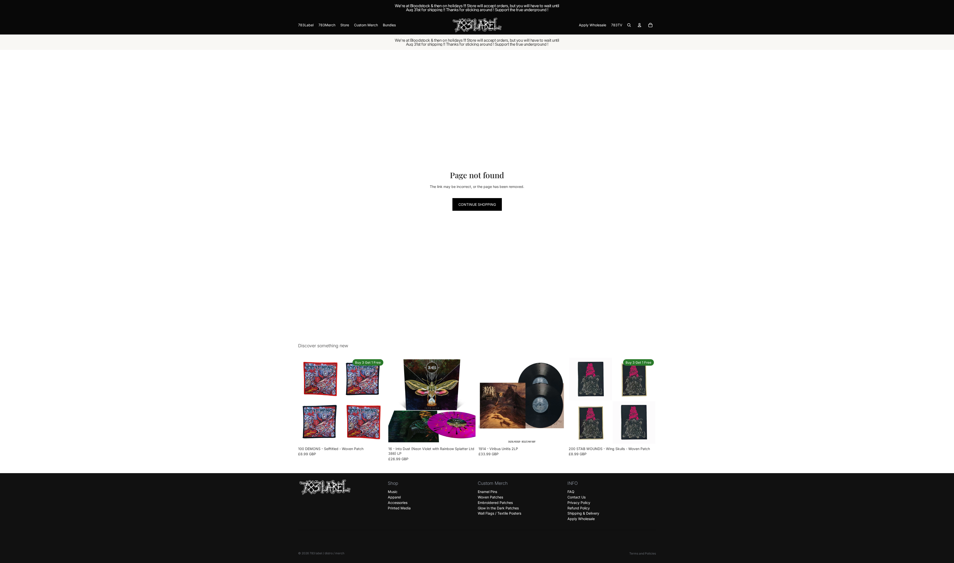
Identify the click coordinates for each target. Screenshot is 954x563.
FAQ (570, 492)
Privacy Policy (578, 502)
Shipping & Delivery (583, 513)
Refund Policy (578, 508)
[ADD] (467, 436)
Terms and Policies (642, 553)
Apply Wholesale (581, 519)
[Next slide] (377, 400)
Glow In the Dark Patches (498, 508)
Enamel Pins (487, 492)
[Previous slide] (305, 400)
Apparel (394, 497)
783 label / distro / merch (327, 553)
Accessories (397, 502)
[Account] (639, 25)
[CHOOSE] (377, 436)
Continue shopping (477, 204)
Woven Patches (490, 497)
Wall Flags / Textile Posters (499, 513)
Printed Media (399, 508)
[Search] (629, 25)
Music (393, 492)
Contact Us (576, 497)
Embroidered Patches (495, 502)
